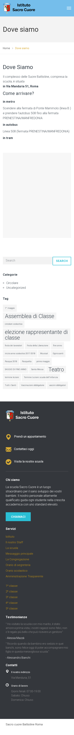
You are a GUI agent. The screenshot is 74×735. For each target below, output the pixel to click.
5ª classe (12, 608)
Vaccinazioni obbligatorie (32, 385)
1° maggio (10, 308)
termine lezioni (12, 377)
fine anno (57, 345)
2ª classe (12, 591)
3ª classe (12, 597)
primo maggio (43, 361)
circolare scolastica (13, 324)
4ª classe (12, 603)
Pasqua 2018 (11, 361)
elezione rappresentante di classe (36, 335)
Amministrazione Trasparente (24, 576)
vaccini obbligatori (57, 385)
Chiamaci (18, 516)
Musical (44, 353)
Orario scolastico (17, 570)
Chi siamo (13, 480)
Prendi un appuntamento (30, 436)
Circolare (12, 283)
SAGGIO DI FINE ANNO (15, 369)
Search (62, 261)
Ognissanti (58, 353)
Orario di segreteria (18, 565)
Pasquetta (26, 361)
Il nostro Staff (14, 542)
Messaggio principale (19, 553)
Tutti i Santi (10, 385)
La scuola (12, 548)
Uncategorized (16, 287)
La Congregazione (17, 559)
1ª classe (12, 586)
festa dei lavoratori (13, 345)
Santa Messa (37, 369)
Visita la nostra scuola (28, 461)
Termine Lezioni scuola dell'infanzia (41, 377)
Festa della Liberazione (37, 345)
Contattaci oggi (24, 449)
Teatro (56, 369)
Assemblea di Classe (29, 316)
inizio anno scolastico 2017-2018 (20, 353)
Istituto (10, 536)
